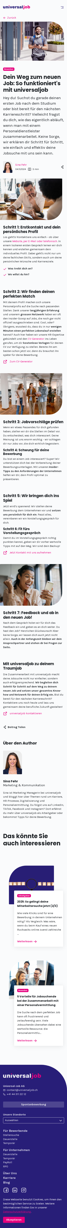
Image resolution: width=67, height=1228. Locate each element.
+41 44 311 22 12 (16, 1094)
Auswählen (11, 1120)
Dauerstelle (10, 1139)
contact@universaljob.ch (22, 1090)
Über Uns (10, 1173)
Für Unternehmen (16, 1150)
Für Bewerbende (15, 1131)
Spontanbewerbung (33, 1104)
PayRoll (7, 1162)
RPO (5, 1166)
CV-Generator (36, 338)
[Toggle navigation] (62, 7)
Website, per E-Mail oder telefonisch (34, 241)
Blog (6, 1182)
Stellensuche (11, 1135)
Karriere (9, 1178)
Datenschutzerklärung (17, 1211)
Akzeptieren (13, 1219)
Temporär (9, 1143)
